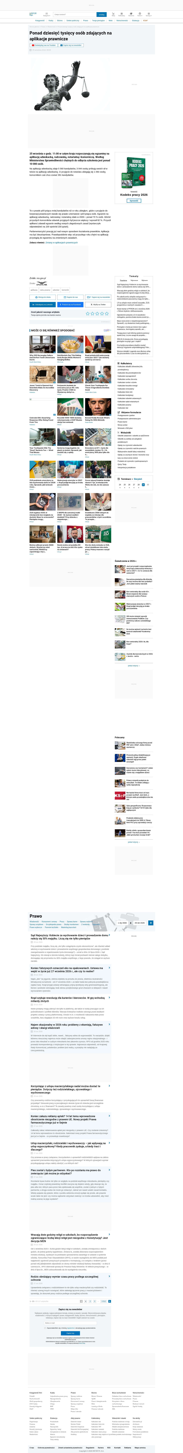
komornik (65, 290)
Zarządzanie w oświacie (58, 1432)
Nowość (134, 192)
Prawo (85, 20)
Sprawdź (134, 201)
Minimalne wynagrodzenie (121, 1424)
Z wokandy (85, 924)
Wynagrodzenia (55, 1399)
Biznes (59, 20)
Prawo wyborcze (36, 927)
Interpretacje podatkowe (127, 467)
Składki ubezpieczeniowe (120, 1427)
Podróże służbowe (118, 1429)
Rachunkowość (35, 1399)
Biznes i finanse (97, 1396)
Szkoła (52, 1424)
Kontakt (117, 1448)
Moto (110, 20)
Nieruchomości (122, 20)
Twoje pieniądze (98, 20)
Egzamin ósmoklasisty (57, 1437)
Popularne (123, 280)
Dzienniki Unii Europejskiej (79, 1429)
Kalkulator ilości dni (125, 392)
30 (148, 485)
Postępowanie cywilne (126, 415)
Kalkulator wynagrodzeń (127, 376)
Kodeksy (74, 1434)
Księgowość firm (36, 1393)
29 (143, 485)
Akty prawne (75, 1418)
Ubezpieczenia (55, 1401)
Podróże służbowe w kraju (121, 1421)
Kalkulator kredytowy (125, 395)
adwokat (56, 290)
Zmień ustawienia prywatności (70, 1448)
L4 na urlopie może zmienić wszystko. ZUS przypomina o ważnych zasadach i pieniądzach (133, 304)
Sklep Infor (74, 1409)
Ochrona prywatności (46, 1448)
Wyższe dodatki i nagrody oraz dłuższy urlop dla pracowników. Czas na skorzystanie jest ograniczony (133, 352)
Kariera (101, 1448)
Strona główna (34, 27)
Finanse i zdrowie (97, 1409)
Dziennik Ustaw (76, 1421)
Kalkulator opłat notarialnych (128, 402)
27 (134, 485)
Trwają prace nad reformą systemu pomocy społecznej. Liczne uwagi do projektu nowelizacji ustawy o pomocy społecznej (133, 334)
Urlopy (52, 1404)
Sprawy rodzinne (86, 921)
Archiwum (136, 1424)
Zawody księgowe (36, 1406)
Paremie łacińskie (51, 927)
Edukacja (135, 20)
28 (139, 485)
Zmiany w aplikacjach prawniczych (62, 242)
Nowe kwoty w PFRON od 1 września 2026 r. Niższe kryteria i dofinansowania (133, 310)
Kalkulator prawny (124, 405)
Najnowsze (134, 280)
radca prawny (45, 290)
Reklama (127, 1448)
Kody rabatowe (138, 1427)
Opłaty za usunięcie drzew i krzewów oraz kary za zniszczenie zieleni (133, 456)
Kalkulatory (126, 363)
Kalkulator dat (123, 408)
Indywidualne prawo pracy (59, 1396)
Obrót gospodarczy (36, 1401)
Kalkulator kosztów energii (127, 386)
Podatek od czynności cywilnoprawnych (133, 461)
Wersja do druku (44, 297)
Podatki (32, 1396)
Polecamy (119, 737)
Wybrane (145, 280)
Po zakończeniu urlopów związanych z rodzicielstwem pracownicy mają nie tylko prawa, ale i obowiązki (132, 298)
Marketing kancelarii (68, 927)
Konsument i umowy (49, 921)
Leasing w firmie (97, 1406)
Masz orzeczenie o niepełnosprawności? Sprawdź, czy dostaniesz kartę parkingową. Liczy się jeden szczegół (133, 322)
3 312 (104, 1301)
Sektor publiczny (73, 20)
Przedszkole (54, 1421)
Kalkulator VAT (96, 1427)
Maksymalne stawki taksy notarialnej (131, 452)
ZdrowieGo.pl (137, 1421)
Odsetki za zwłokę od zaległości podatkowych (130, 440)
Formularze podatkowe (140, 1432)
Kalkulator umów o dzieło (127, 382)
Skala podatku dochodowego (122, 1434)
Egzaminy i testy (55, 1429)
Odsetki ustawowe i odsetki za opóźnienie (133, 436)
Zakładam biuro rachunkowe (121, 1396)
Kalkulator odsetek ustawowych (129, 398)
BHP (51, 1406)
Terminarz (126, 478)
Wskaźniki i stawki (119, 1418)
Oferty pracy (137, 1437)
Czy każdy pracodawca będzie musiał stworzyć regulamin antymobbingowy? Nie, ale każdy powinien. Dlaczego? (133, 346)
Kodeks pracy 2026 (134, 194)
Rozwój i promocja (36, 1429)
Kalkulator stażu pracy (99, 1432)
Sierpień (138, 478)
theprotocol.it (137, 1434)
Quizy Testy (122, 464)
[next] (109, 1301)
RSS (108, 1448)
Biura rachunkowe (119, 1393)
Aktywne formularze (131, 412)
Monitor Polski (75, 1424)
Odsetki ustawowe (118, 1432)
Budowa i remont (138, 1404)
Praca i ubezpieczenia (99, 1401)
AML (113, 1409)
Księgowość (40, 20)
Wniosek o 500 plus (125, 428)
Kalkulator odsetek (98, 1429)
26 (129, 485)
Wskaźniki (126, 432)
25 (125, 485)
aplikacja (34, 290)
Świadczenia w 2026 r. (126, 560)
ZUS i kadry (33, 1404)
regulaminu (70, 1328)
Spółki (94, 1399)
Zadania (32, 1427)
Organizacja (34, 1421)
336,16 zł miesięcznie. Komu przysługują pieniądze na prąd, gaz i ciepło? (132, 340)
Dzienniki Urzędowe (77, 1427)
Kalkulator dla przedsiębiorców (129, 373)
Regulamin (90, 1448)
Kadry (51, 20)
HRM (52, 1409)
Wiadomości (51, 27)
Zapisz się (70, 1333)
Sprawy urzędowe (36, 924)
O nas (32, 1448)
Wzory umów (122, 425)
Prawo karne (122, 422)
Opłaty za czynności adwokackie (130, 445)
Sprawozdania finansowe (120, 1406)
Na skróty (136, 1418)
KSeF (145, 20)
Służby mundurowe (71, 924)
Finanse (135, 1401)
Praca (62, 921)
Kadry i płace (34, 1432)
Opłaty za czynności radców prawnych (132, 448)
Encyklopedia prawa (53, 924)
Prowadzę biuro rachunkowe (121, 1399)
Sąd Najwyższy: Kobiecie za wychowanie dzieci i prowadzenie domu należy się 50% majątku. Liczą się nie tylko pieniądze (133, 286)
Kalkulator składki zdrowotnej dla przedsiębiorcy (130, 368)
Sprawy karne (72, 921)
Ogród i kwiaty (137, 1406)
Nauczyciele (54, 1427)
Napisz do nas (72, 297)
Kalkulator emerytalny (126, 389)
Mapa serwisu (140, 1448)
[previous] (81, 1301)
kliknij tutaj (82, 1343)
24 (120, 485)
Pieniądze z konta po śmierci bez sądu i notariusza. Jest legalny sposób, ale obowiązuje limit (132, 328)
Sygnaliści (96, 924)
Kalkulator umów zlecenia (127, 379)
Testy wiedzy (54, 1439)
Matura (52, 1434)
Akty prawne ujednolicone (79, 1432)
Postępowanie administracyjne (129, 419)
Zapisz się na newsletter (101, 297)
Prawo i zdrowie (76, 1411)
